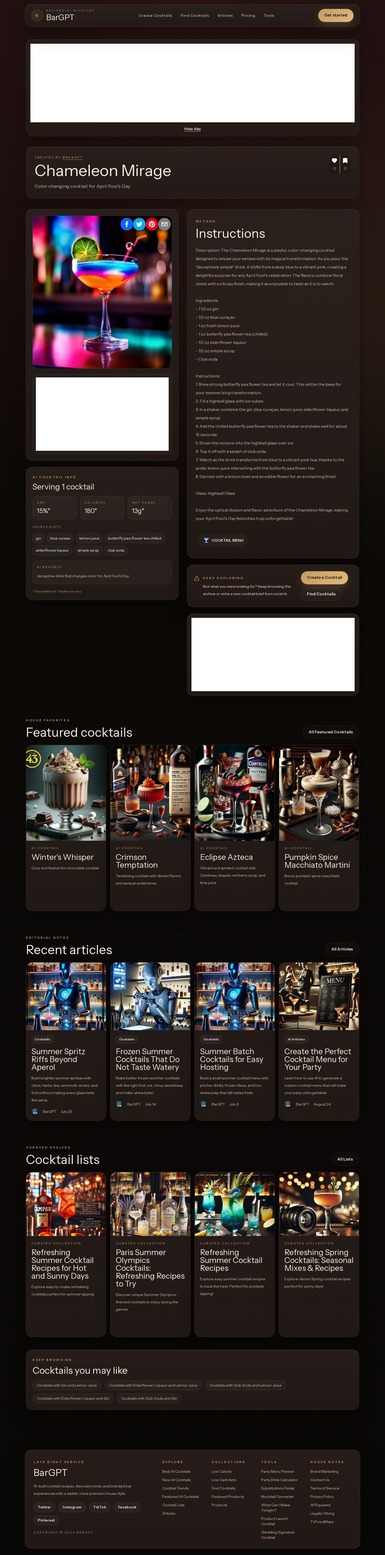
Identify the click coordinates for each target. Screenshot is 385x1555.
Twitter (44, 1507)
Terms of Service (324, 1488)
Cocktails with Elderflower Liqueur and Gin (73, 1398)
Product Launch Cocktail (274, 1521)
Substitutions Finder (278, 1488)
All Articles (342, 949)
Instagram (72, 1507)
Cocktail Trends (175, 1488)
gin (38, 538)
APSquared (320, 1505)
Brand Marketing (324, 1471)
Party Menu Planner (277, 1471)
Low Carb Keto (224, 1479)
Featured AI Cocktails (180, 1496)
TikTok (99, 1507)
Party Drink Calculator (279, 1479)
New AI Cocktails (176, 1479)
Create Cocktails (156, 15)
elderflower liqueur (52, 550)
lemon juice (89, 538)
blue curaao (60, 538)
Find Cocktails (195, 15)
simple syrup (88, 550)
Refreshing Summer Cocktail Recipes (231, 1260)
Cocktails (42, 1039)
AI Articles (296, 1039)
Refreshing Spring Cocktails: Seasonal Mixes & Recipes (319, 1260)
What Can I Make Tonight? (275, 1508)
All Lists (345, 1159)
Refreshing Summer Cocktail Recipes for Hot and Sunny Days (62, 1264)
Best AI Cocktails (176, 1471)
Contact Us (319, 1479)
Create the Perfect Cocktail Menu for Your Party (317, 1059)
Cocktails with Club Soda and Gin (149, 1398)
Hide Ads (192, 129)
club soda (116, 550)
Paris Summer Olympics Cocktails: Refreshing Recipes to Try (150, 1268)
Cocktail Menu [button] (228, 540)
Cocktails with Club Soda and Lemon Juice (246, 1385)
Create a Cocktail (324, 577)
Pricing (248, 15)
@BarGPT (72, 157)
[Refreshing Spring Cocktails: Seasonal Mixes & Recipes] (319, 1204)
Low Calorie (222, 1471)
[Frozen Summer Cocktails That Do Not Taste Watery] (150, 996)
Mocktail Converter (277, 1496)
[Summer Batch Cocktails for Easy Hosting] (234, 996)
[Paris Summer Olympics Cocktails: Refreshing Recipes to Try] (150, 1204)
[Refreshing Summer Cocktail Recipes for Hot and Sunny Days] (66, 1204)
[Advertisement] (192, 83)
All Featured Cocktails (331, 731)
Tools (269, 15)
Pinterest (46, 1520)
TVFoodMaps (322, 1521)
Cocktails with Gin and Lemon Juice (67, 1385)
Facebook (127, 1507)
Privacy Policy (322, 1496)
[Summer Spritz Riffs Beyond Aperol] (66, 996)
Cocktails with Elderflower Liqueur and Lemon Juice (153, 1385)
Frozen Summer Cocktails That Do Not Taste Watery (148, 1059)
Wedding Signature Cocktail (278, 1535)
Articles (225, 15)
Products (219, 1505)
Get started (336, 15)
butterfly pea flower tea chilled (134, 538)
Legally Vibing (322, 1513)
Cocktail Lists (173, 1505)
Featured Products (228, 1496)
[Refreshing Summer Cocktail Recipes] (234, 1204)
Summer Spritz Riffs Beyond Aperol (58, 1059)
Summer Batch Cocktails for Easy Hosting (231, 1059)
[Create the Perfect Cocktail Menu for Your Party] (319, 996)
